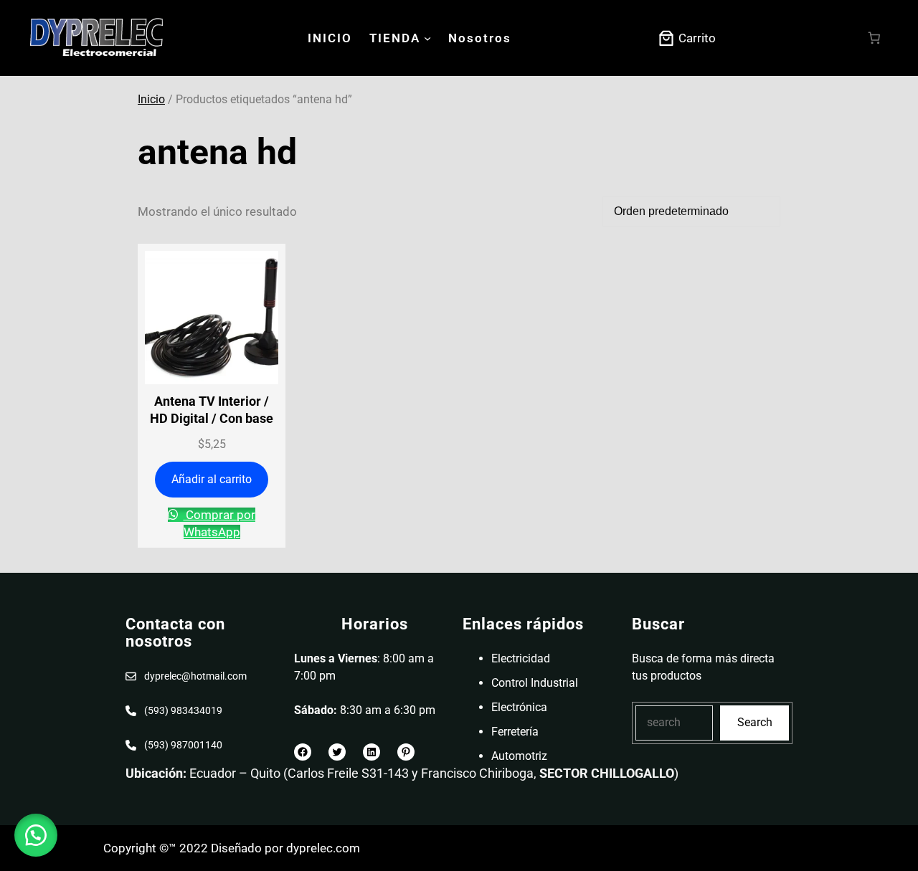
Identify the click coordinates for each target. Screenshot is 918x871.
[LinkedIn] (371, 752)
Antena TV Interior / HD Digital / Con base (211, 410)
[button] (35, 835)
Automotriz (519, 756)
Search (754, 722)
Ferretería (515, 731)
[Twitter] (337, 752)
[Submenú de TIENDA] (427, 38)
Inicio (151, 99)
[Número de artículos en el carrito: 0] (874, 38)
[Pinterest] (406, 752)
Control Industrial (534, 683)
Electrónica (519, 707)
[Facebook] (302, 752)
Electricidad (520, 658)
